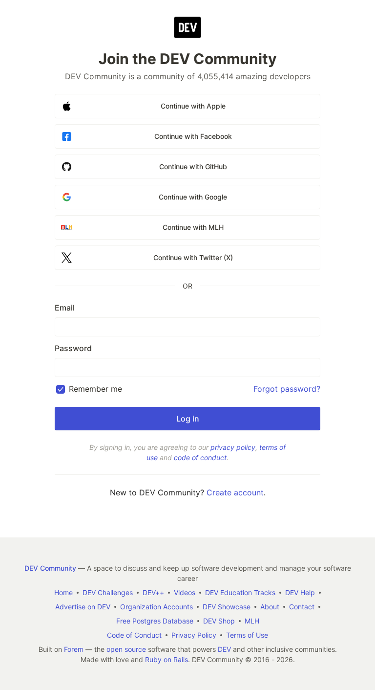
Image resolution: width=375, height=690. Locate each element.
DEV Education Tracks (240, 592)
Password (73, 348)
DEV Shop (219, 621)
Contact (301, 606)
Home (63, 592)
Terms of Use (247, 635)
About (269, 606)
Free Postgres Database (154, 621)
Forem (73, 649)
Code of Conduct (134, 635)
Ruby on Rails (166, 659)
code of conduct (200, 457)
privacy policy (232, 447)
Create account (235, 492)
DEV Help (300, 592)
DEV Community (50, 568)
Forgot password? (286, 389)
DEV (224, 649)
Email (65, 307)
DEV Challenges (108, 592)
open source (126, 649)
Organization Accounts (156, 606)
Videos (184, 592)
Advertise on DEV (82, 606)
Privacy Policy (193, 635)
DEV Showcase (226, 606)
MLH (252, 621)
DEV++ (153, 592)
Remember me (95, 389)
